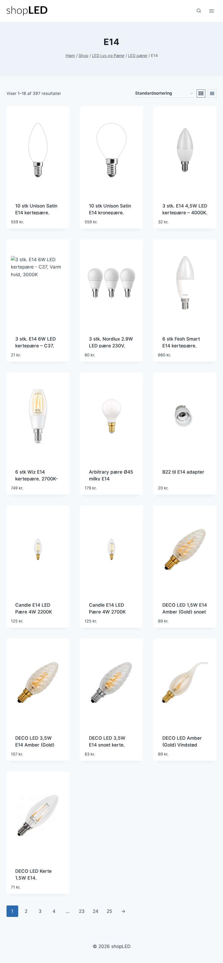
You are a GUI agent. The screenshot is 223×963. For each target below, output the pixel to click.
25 (109, 911)
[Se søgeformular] (199, 11)
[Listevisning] (212, 93)
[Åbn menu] (211, 11)
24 (95, 911)
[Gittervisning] (201, 93)
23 (82, 911)
